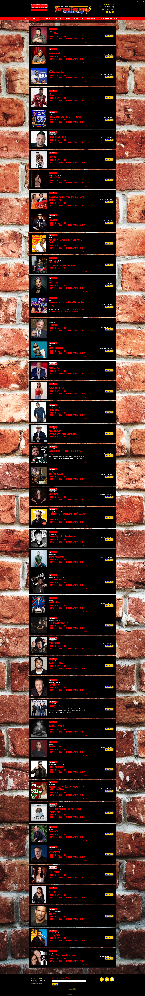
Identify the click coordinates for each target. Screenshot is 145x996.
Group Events (57, 18)
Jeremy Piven (54, 935)
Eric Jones (53, 219)
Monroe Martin (55, 53)
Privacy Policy (72, 989)
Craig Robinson (55, 579)
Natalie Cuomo (55, 746)
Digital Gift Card (91, 18)
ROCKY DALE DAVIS (56, 556)
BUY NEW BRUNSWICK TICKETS (38, 9)
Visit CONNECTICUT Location (39, 4)
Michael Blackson (56, 95)
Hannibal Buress (56, 473)
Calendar (33, 18)
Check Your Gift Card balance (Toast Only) (109, 18)
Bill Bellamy (54, 409)
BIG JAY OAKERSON (56, 726)
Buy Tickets (109, 56)
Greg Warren (54, 851)
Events (41, 18)
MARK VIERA (54, 368)
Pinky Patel (53, 282)
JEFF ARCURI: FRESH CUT (59, 622)
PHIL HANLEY (54, 262)
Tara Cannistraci (56, 872)
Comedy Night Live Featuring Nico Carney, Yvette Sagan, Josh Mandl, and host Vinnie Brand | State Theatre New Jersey (67, 311)
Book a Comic (67, 18)
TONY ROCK (53, 831)
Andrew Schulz (55, 177)
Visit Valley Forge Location (39, 7)
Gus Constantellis (56, 72)
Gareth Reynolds (56, 347)
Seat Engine (75, 994)
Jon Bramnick (54, 325)
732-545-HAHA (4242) (108, 4)
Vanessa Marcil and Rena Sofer (62, 955)
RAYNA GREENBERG (56, 388)
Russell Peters (55, 431)
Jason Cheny (54, 33)
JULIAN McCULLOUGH (57, 137)
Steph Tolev (54, 892)
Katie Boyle (53, 494)
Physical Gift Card (79, 18)
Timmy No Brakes (56, 766)
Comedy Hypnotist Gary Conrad (62, 536)
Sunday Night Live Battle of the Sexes (65, 116)
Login (143, 1)
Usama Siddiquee (56, 663)
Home (26, 18)
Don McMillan (54, 602)
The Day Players (55, 706)
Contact (48, 18)
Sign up (138, 1)
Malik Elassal (54, 643)
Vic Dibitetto (54, 684)
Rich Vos (52, 913)
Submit (55, 984)
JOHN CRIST (54, 157)
